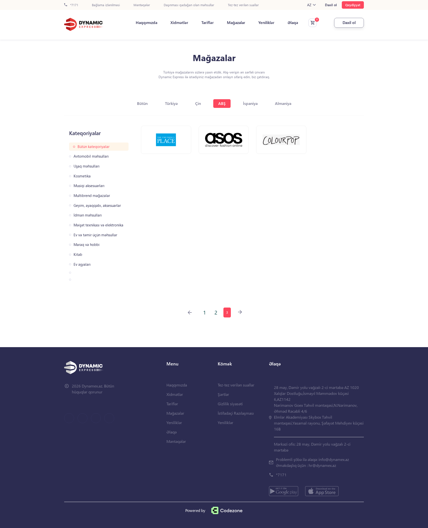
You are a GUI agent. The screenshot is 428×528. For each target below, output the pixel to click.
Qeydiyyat (352, 5)
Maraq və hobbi (87, 244)
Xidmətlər (179, 22)
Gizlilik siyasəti (230, 403)
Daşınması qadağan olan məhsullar (189, 5)
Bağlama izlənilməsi (106, 5)
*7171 (73, 5)
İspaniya (250, 103)
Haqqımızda (146, 22)
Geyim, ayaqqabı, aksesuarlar (97, 205)
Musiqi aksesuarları (89, 185)
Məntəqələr (142, 5)
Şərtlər (223, 394)
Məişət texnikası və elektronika (98, 225)
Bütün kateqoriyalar (93, 146)
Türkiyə (171, 103)
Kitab (78, 254)
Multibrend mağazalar (92, 195)
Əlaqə (293, 22)
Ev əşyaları (82, 264)
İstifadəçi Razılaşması (236, 413)
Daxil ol (331, 5)
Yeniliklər (266, 22)
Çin (198, 103)
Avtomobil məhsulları (91, 156)
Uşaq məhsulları (87, 166)
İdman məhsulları (88, 215)
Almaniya (283, 103)
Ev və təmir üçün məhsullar (95, 235)
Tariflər (207, 22)
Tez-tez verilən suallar (243, 5)
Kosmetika (82, 176)
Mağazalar (236, 22)
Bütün (142, 103)
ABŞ (222, 103)
